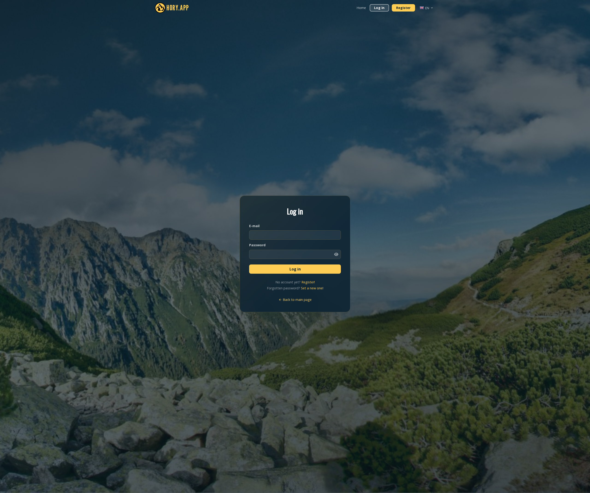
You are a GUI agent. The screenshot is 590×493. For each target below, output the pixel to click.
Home (361, 8)
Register (403, 8)
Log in (379, 8)
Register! (308, 282)
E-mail (254, 226)
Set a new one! (312, 288)
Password (257, 245)
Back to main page (297, 299)
